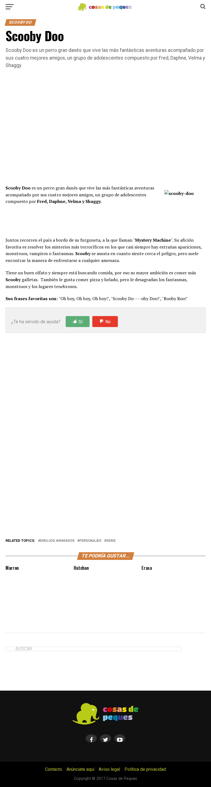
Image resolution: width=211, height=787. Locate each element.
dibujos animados (57, 541)
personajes (90, 541)
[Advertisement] (105, 133)
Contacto (53, 769)
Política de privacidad (145, 769)
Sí (80, 321)
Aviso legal (109, 769)
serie (111, 541)
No (108, 321)
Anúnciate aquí (80, 769)
